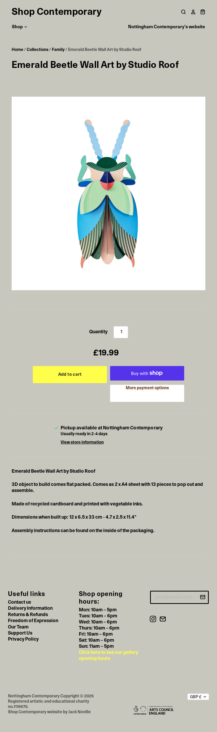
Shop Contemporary (57, 12)
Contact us (19, 602)
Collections (37, 50)
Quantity (98, 332)
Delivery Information (30, 608)
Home (17, 50)
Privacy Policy (23, 639)
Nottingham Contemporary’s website (166, 27)
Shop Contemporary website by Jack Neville (49, 712)
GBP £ (196, 697)
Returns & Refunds (28, 614)
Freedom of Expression (33, 620)
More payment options (147, 388)
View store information (82, 442)
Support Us (20, 633)
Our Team (18, 627)
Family (58, 50)
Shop (18, 27)
